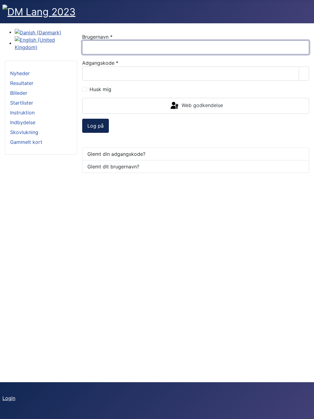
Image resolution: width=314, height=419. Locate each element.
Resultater (21, 83)
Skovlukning (24, 132)
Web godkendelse (201, 105)
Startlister (21, 103)
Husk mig (100, 89)
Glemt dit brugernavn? (113, 166)
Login (8, 398)
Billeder (18, 93)
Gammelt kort (26, 142)
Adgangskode (100, 63)
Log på (95, 126)
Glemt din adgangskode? (116, 154)
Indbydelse (22, 122)
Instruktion (22, 113)
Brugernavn (97, 37)
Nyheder (20, 73)
